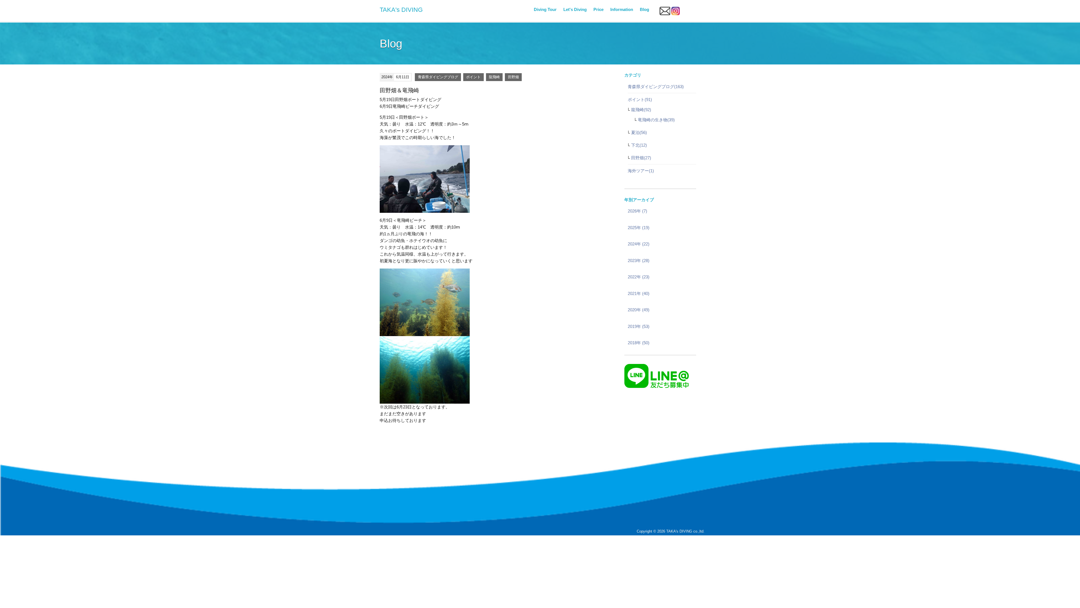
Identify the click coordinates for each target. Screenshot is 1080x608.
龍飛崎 (494, 77)
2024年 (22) (638, 244)
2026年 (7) (637, 211)
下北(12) (639, 145)
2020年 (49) (638, 309)
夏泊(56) (639, 132)
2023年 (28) (638, 260)
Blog (644, 9)
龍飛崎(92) (641, 109)
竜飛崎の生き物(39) (656, 119)
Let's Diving (575, 9)
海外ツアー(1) (641, 170)
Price (598, 9)
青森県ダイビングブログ (438, 77)
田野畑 (513, 77)
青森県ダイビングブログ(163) (656, 86)
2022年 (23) (638, 276)
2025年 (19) (638, 227)
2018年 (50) (638, 342)
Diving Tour (545, 9)
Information (621, 9)
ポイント (473, 77)
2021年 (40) (638, 293)
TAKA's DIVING (401, 9)
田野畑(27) (641, 157)
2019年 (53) (638, 326)
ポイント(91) (640, 99)
